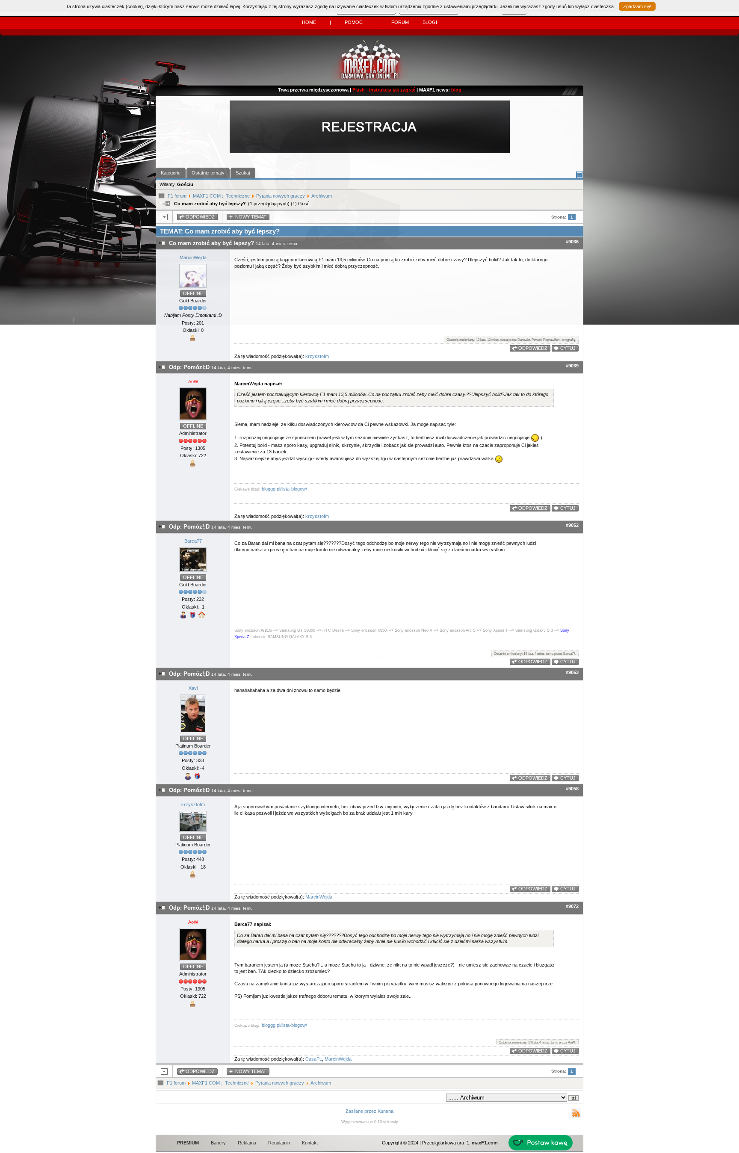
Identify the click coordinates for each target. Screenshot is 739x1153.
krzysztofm (317, 356)
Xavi (193, 688)
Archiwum (321, 195)
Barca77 (193, 541)
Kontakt (310, 1142)
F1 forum (177, 195)
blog (456, 89)
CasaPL (313, 1058)
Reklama (247, 1142)
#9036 (572, 241)
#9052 (572, 525)
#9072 (572, 906)
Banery (218, 1142)
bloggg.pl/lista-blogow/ (284, 488)
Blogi (430, 22)
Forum (400, 22)
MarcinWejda (193, 257)
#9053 (572, 672)
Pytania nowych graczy (280, 195)
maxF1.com (485, 1142)
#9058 (572, 788)
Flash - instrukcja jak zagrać (383, 89)
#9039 (572, 365)
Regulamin (279, 1142)
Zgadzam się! (637, 6)
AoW (193, 381)
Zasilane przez (361, 1111)
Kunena (385, 1111)
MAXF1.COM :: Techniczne (221, 195)
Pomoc (354, 22)
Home (309, 22)
